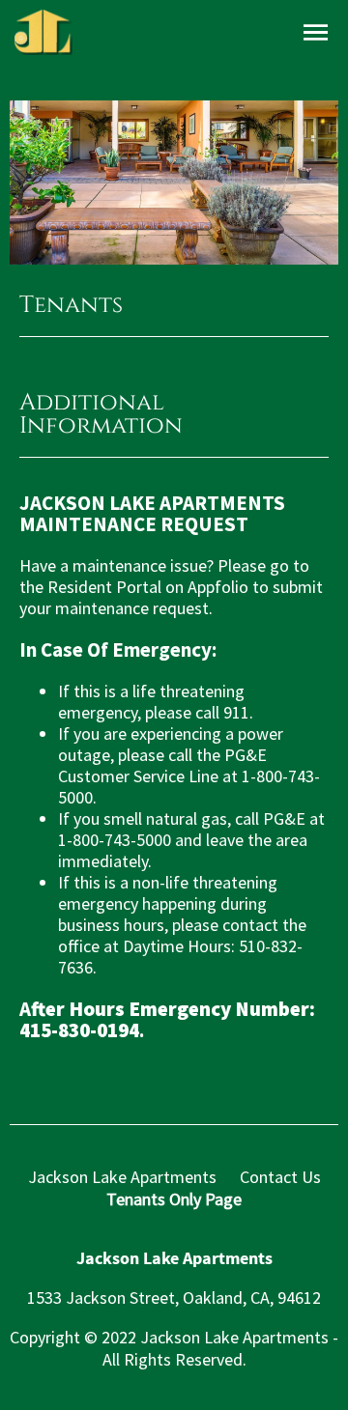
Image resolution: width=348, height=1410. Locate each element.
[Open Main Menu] (316, 33)
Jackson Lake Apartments (122, 1177)
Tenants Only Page (174, 1199)
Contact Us (280, 1177)
